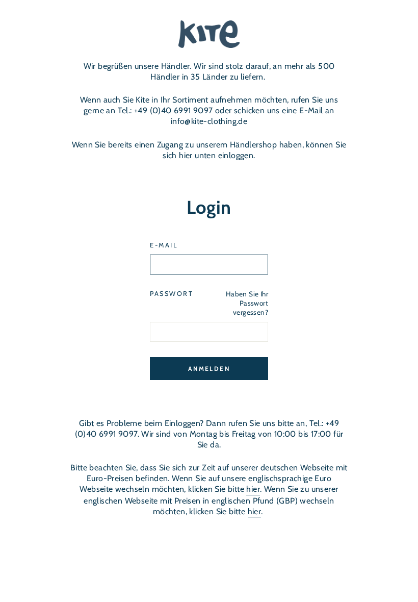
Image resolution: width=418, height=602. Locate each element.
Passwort (171, 293)
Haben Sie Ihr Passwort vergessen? (247, 303)
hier (253, 489)
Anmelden (209, 368)
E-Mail (163, 245)
